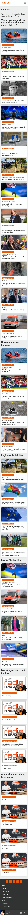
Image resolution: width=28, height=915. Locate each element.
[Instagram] (14, 881)
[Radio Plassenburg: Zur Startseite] (12, 2)
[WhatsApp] (7, 881)
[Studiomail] (17, 881)
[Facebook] (10, 881)
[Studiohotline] (21, 881)
